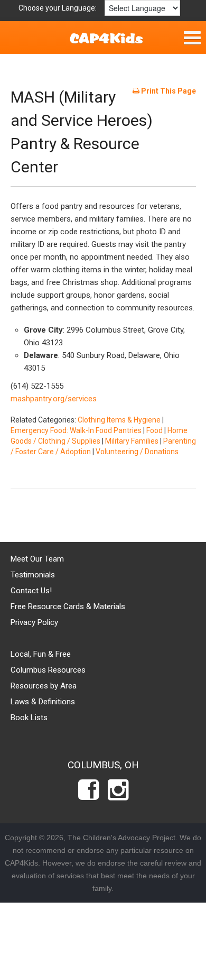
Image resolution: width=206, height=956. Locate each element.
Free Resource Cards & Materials (68, 606)
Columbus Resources (48, 670)
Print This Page (167, 91)
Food (154, 430)
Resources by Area (44, 686)
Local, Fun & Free (41, 654)
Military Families (131, 441)
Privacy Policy (34, 622)
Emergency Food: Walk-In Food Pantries (76, 430)
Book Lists (29, 717)
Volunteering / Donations (137, 451)
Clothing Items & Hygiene (119, 420)
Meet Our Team (37, 559)
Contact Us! (31, 590)
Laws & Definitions (43, 701)
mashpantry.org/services (54, 398)
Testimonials (33, 575)
